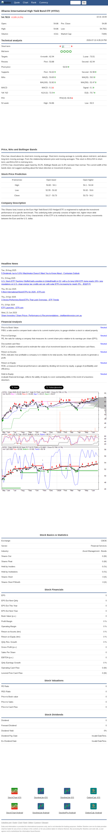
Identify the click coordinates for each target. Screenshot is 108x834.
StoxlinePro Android (67, 813)
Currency (43, 2)
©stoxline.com (6, 823)
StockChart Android (14, 813)
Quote (17, 2)
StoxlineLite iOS (41, 797)
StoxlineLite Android (40, 813)
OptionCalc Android (93, 813)
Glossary (45, 823)
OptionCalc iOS (93, 797)
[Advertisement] (54, 126)
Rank (33, 2)
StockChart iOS (14, 797)
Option (30, 823)
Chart (25, 2)
